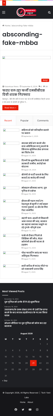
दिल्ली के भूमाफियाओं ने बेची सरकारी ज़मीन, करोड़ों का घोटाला (35, 163)
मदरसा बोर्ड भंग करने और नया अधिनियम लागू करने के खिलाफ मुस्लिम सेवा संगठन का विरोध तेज (34, 148)
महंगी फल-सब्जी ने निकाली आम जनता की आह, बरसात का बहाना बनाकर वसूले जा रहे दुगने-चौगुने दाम (34, 223)
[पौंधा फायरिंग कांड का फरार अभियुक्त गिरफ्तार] (11, 256)
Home (7, 25)
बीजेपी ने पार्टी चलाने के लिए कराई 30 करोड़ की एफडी (34, 176)
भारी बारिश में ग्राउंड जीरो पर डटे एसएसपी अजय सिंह (34, 267)
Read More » (10, 107)
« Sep (4, 380)
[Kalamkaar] (26, 12)
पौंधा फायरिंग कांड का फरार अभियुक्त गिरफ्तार (34, 254)
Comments (43, 120)
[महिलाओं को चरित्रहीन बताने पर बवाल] (11, 134)
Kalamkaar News (12, 86)
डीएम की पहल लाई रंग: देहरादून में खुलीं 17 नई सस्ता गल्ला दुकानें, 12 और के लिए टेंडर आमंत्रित (34, 205)
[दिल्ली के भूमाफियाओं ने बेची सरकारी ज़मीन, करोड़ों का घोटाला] (11, 164)
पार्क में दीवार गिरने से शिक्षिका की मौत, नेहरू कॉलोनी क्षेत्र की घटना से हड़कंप (32, 240)
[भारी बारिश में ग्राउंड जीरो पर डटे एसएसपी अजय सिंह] (11, 269)
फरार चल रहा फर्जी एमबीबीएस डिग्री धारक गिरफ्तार (23, 92)
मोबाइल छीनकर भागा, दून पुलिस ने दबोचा (34, 189)
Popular (24, 120)
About (30, 402)
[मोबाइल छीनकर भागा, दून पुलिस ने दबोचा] (11, 191)
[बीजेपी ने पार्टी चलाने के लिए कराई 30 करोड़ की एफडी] (11, 178)
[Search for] (49, 13)
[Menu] (3, 13)
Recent (8, 120)
